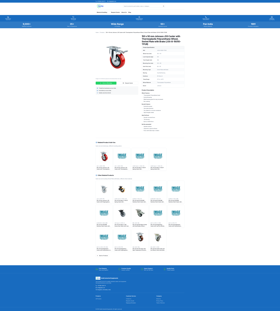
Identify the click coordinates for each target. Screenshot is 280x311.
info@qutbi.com (101, 287)
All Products (98, 298)
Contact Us (128, 298)
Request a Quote (130, 300)
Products (102, 32)
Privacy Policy (159, 300)
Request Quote (115, 12)
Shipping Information (131, 302)
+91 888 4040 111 (101, 285)
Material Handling (102, 12)
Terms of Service (160, 302)
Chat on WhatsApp (107, 83)
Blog (129, 12)
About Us (124, 12)
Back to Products (103, 255)
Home (97, 32)
